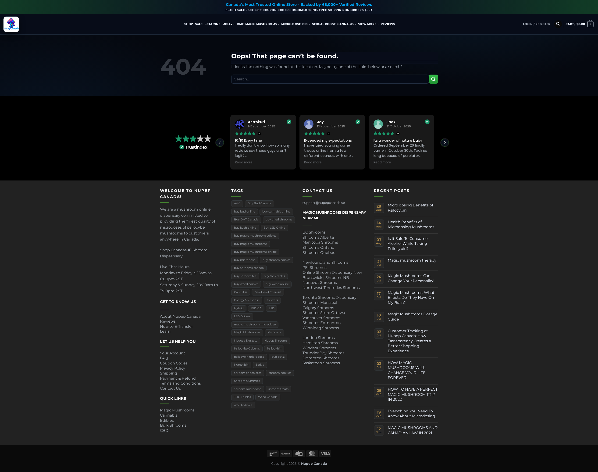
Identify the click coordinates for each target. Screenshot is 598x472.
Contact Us (170, 388)
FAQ (164, 358)
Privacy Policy (172, 368)
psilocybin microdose (249, 356)
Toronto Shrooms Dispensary (329, 297)
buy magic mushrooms (250, 243)
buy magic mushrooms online (255, 251)
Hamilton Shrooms (320, 343)
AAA (237, 203)
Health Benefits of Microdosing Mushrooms (411, 224)
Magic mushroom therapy (412, 260)
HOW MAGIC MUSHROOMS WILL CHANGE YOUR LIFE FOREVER (407, 370)
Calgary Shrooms (318, 308)
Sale (199, 24)
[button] (536, 24)
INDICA (256, 308)
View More (367, 24)
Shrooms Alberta (319, 237)
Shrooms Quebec (319, 252)
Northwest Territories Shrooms (331, 287)
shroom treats (278, 389)
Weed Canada (268, 397)
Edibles (167, 420)
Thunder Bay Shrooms (323, 353)
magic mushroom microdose (255, 324)
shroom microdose (247, 389)
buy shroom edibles (276, 260)
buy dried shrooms (279, 219)
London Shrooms (319, 337)
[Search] (558, 24)
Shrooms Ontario (318, 247)
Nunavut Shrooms (320, 282)
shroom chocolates (247, 373)
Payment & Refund (178, 378)
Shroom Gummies (247, 380)
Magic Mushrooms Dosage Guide (413, 316)
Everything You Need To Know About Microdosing (411, 413)
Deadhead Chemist (267, 292)
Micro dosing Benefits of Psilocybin (410, 208)
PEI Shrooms (315, 267)
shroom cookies (280, 373)
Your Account (172, 353)
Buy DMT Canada (246, 219)
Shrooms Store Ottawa (324, 312)
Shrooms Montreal (320, 302)
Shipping (168, 373)
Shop (188, 24)
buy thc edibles (274, 276)
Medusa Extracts (245, 340)
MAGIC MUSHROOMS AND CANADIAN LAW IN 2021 (413, 430)
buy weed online (277, 284)
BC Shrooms (314, 232)
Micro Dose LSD (294, 24)
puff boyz (278, 356)
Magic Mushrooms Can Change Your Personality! (411, 278)
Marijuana (274, 332)
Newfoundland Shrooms (325, 262)
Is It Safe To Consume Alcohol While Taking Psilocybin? (408, 243)
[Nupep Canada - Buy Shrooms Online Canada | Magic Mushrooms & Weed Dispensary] (27, 24)
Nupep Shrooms (276, 340)
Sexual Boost (323, 24)
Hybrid (434, 35)
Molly (227, 24)
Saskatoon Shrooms (321, 363)
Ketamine (213, 24)
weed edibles (243, 405)
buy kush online (245, 227)
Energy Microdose (247, 300)
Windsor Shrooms (319, 348)
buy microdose (244, 260)
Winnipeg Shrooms (321, 328)
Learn (165, 331)
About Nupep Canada (180, 316)
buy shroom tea (245, 276)
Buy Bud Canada (259, 203)
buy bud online (244, 211)
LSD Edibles (242, 316)
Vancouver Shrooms (321, 318)
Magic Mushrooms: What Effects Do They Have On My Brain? (411, 297)
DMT (240, 24)
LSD (271, 308)
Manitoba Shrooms (320, 242)
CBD (164, 430)
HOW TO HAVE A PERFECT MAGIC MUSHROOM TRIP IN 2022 (413, 394)
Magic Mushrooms (261, 24)
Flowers (272, 300)
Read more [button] (244, 162)
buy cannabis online (276, 211)
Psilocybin (274, 348)
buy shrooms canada (249, 268)
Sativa (260, 364)
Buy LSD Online (274, 227)
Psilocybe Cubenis (247, 348)
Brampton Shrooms (321, 358)
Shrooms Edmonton (322, 323)
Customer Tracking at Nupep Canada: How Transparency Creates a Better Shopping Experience (409, 341)
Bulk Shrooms (173, 425)
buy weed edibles (246, 284)
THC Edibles (242, 397)
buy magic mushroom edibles (255, 235)
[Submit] (433, 79)
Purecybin (241, 364)
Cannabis (345, 24)
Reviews (388, 24)
